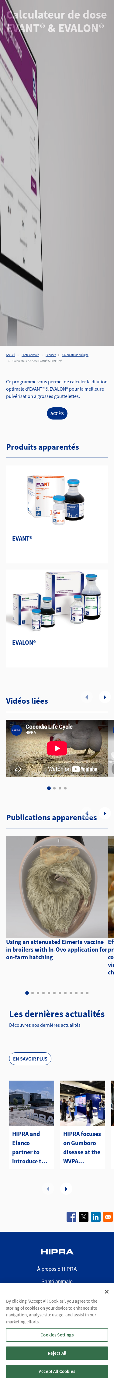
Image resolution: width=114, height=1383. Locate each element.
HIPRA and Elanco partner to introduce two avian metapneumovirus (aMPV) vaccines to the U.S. (31, 1148)
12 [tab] (87, 993)
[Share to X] (83, 1217)
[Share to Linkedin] (96, 1217)
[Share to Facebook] (71, 1217)
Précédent (87, 697)
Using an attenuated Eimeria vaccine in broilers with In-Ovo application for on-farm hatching (56, 949)
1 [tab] (49, 788)
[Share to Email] (108, 1217)
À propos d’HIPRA (57, 1268)
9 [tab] (71, 993)
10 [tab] (76, 993)
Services (51, 355)
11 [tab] (82, 993)
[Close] (106, 1291)
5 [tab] (49, 993)
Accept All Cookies (57, 1371)
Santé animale (30, 355)
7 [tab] (60, 993)
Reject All (57, 1353)
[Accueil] (57, 1252)
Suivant (105, 697)
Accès (57, 413)
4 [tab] (65, 788)
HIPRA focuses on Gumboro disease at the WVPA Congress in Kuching (82, 1148)
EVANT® (22, 538)
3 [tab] (60, 788)
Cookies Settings (56, 1335)
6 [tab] (54, 993)
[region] (57, 1333)
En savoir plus (30, 1059)
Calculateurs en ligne (75, 355)
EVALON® (24, 642)
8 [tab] (65, 993)
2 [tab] (54, 788)
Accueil (10, 355)
